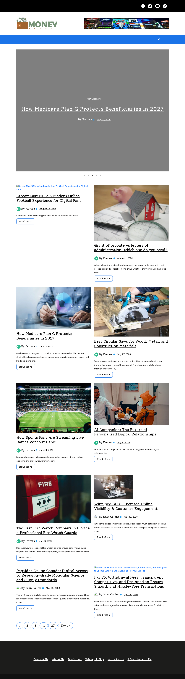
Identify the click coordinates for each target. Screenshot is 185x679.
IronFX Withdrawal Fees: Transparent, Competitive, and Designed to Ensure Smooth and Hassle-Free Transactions (129, 582)
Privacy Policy (94, 659)
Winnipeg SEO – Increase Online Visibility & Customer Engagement (126, 506)
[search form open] (159, 39)
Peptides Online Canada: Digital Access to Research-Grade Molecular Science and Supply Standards (52, 575)
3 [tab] (93, 175)
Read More (25, 221)
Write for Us (116, 659)
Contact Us (41, 659)
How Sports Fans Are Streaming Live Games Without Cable (50, 439)
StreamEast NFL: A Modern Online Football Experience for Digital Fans (48, 198)
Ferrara (87, 119)
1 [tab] (84, 175)
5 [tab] (101, 175)
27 (53, 625)
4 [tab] (97, 175)
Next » (65, 625)
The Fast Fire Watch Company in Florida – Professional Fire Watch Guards (53, 530)
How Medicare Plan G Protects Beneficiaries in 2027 (92, 109)
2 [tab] (89, 175)
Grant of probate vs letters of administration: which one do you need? (131, 247)
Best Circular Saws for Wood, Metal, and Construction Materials (131, 343)
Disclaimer (75, 659)
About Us (58, 659)
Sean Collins (111, 516)
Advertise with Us (140, 659)
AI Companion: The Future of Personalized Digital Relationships (125, 432)
